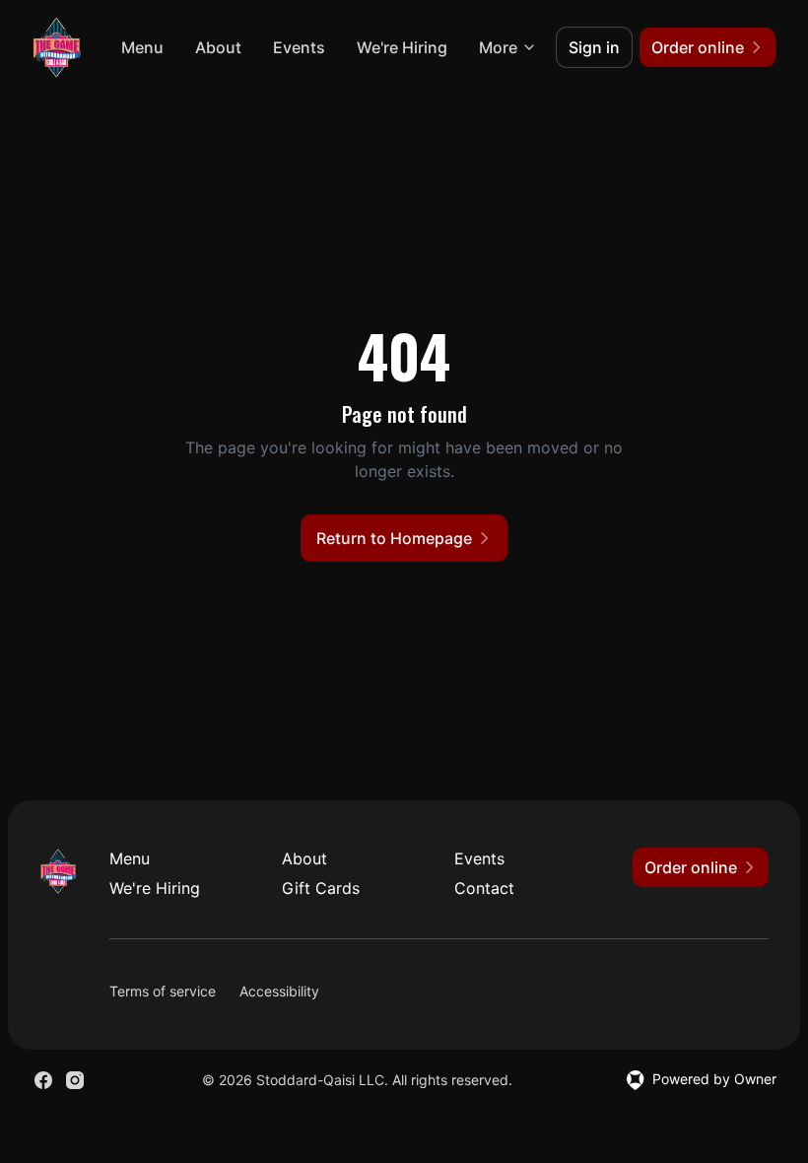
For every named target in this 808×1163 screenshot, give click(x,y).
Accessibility (279, 991)
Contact (484, 888)
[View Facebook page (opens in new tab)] (43, 1080)
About (218, 47)
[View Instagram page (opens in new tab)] (75, 1080)
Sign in (594, 47)
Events (299, 47)
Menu (142, 47)
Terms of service (162, 991)
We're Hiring (402, 47)
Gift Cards (321, 888)
